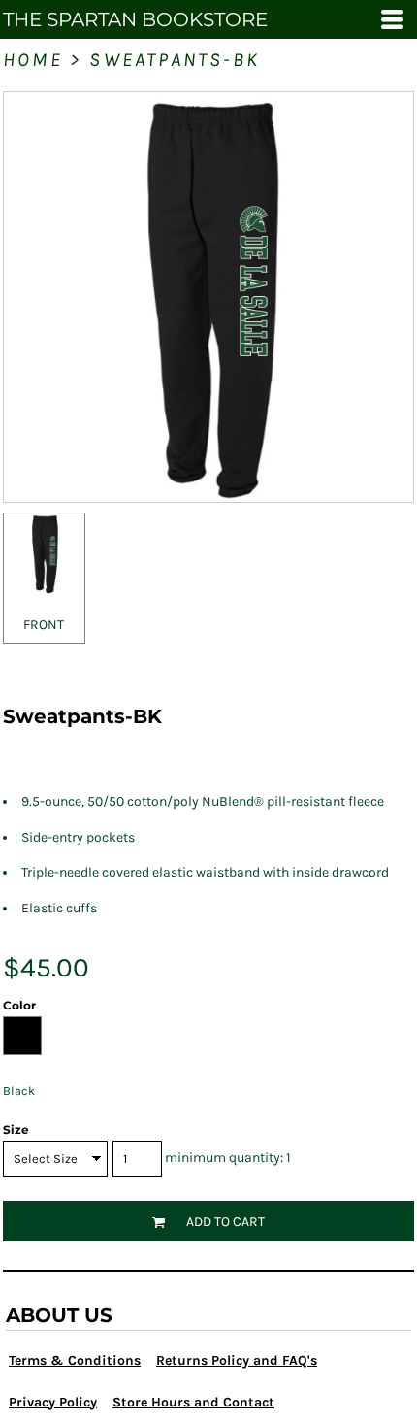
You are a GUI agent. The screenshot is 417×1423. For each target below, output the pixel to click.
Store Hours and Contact (193, 1402)
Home (33, 60)
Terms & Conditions (75, 1360)
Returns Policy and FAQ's (236, 1360)
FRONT (43, 624)
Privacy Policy (53, 1402)
